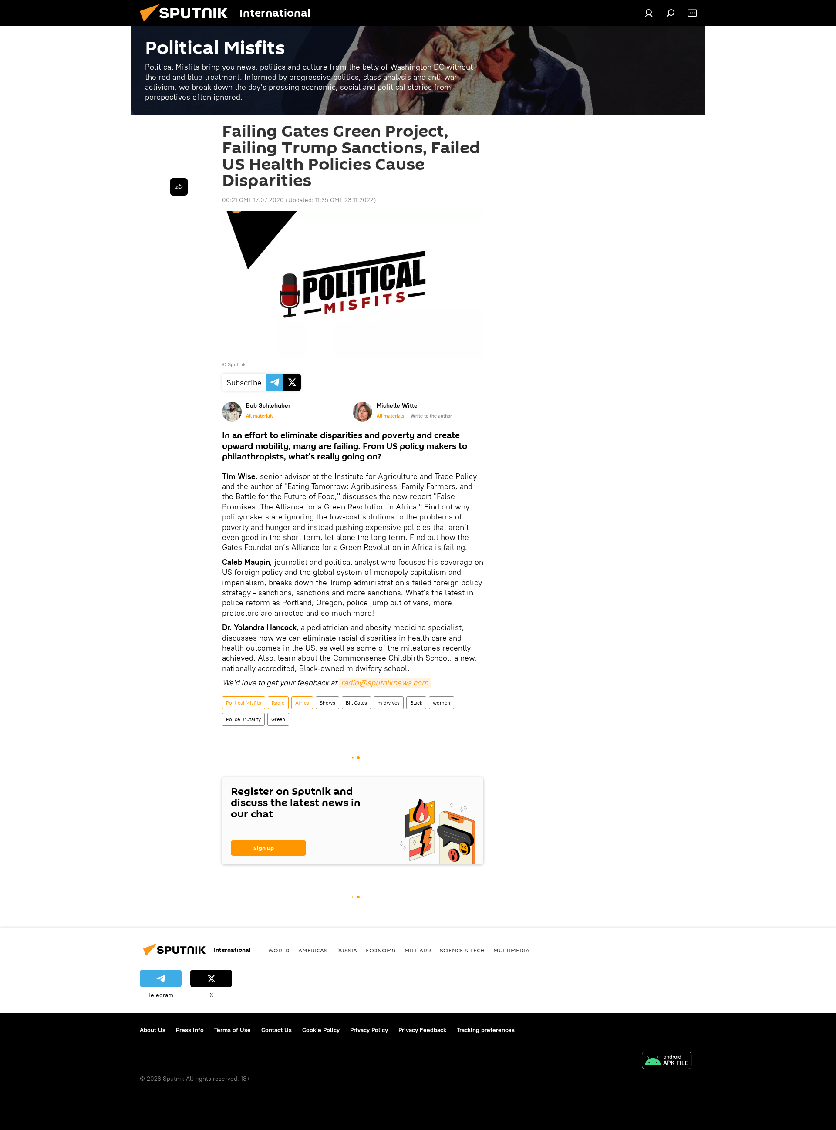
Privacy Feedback (422, 1030)
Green (278, 719)
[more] (179, 187)
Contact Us (276, 1030)
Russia (346, 950)
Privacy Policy (369, 1030)
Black (416, 702)
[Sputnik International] (187, 24)
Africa (302, 702)
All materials (259, 416)
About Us (152, 1030)
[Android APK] (666, 1061)
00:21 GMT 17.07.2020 (253, 200)
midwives (389, 702)
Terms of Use (232, 1030)
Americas (312, 950)
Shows (327, 702)
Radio (278, 702)
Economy (381, 950)
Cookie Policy (321, 1030)
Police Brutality (243, 719)
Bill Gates (356, 702)
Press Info (190, 1030)
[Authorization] (648, 13)
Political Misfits (243, 702)
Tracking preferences (486, 1030)
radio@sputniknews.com (384, 683)
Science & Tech (462, 950)
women (441, 702)
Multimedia (511, 950)
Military (418, 950)
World (279, 950)
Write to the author (431, 416)
